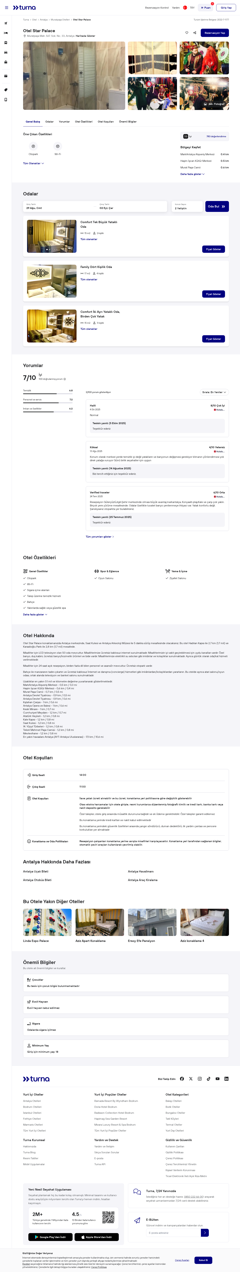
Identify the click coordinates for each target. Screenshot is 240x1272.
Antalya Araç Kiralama (143, 880)
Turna (26, 19)
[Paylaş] (195, 33)
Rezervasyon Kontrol (157, 7)
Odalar (49, 121)
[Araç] (6, 52)
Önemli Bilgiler (128, 121)
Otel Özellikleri (84, 121)
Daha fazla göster (33, 614)
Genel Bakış (33, 121)
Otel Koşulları (106, 121)
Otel (34, 19)
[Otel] (6, 33)
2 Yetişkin (181, 208)
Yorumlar (64, 121)
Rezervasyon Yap (215, 32)
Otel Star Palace (82, 19)
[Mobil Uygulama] (6, 100)
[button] (126, 76)
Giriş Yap (226, 7)
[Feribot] (6, 62)
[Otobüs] (6, 43)
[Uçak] (6, 23)
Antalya (44, 19)
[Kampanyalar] (6, 90)
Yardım (176, 7)
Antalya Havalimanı (141, 871)
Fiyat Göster (213, 249)
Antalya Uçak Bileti (35, 871)
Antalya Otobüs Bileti (37, 880)
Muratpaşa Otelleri (60, 19)
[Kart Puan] (6, 76)
